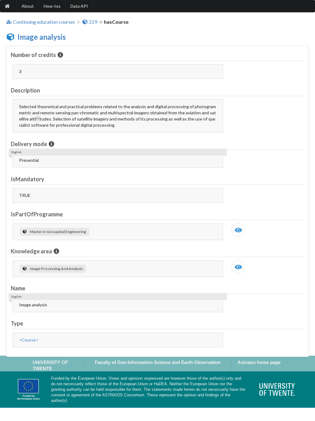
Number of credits (33, 54)
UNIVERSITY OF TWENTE (50, 365)
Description (25, 90)
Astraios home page (259, 362)
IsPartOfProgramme (37, 214)
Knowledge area (31, 251)
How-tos (52, 6)
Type (17, 323)
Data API (79, 6)
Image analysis (42, 36)
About (28, 6)
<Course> (28, 339)
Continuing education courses (44, 21)
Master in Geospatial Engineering (58, 231)
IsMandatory (27, 179)
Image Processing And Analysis (56, 268)
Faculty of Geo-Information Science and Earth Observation (158, 362)
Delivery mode (29, 144)
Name (18, 288)
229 (93, 21)
